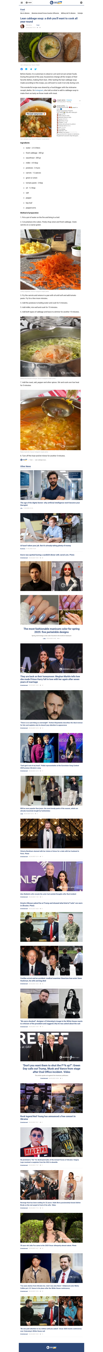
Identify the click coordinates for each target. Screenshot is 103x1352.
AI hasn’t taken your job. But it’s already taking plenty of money (45, 546)
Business (22, 548)
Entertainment (24, 558)
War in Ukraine (25, 13)
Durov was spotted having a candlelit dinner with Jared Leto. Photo (47, 555)
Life (21, 508)
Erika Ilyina (29, 25)
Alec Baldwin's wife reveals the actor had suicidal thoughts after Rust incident (48, 894)
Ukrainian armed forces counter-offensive (45, 13)
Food (38, 25)
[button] (49, 47)
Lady (44, 638)
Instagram (39, 90)
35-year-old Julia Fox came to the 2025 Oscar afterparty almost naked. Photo (48, 1245)
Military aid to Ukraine (68, 13)
